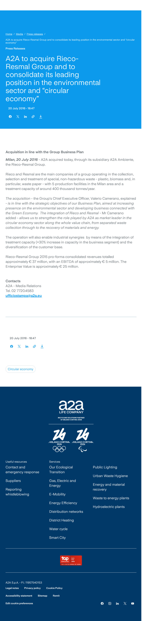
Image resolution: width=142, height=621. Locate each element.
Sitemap (42, 595)
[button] (41, 116)
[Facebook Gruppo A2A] (102, 603)
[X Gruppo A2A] (125, 603)
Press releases (35, 34)
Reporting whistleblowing (17, 491)
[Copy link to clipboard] (33, 116)
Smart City (57, 537)
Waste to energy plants (111, 498)
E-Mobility (57, 494)
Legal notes (12, 588)
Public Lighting (105, 467)
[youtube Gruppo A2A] (132, 603)
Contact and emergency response (22, 469)
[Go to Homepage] (71, 426)
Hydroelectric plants (109, 507)
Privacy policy (32, 588)
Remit (56, 595)
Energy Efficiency (63, 503)
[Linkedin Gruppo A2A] (117, 603)
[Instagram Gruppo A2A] (109, 603)
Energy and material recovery (109, 486)
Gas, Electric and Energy (62, 483)
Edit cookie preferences (19, 603)
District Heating (61, 520)
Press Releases (15, 48)
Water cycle (58, 529)
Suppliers (13, 481)
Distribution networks (66, 511)
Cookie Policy (54, 588)
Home (9, 34)
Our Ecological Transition (61, 469)
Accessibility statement (19, 595)
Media (19, 34)
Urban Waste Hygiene (110, 476)
